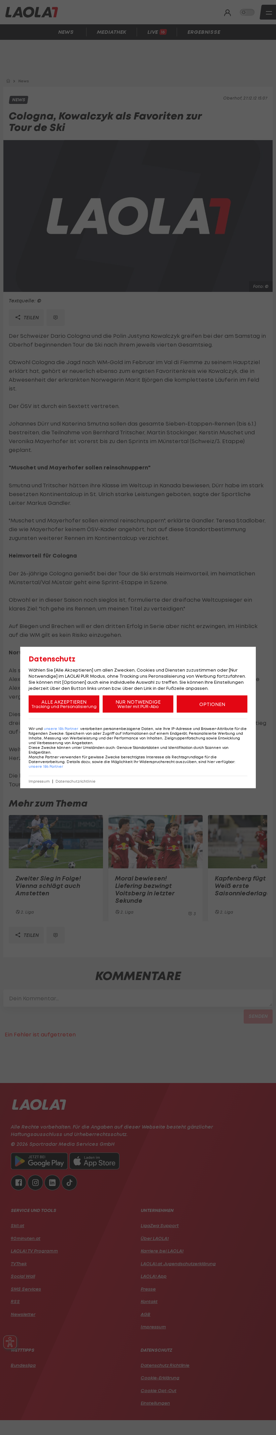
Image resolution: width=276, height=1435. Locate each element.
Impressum (39, 781)
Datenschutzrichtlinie (76, 781)
